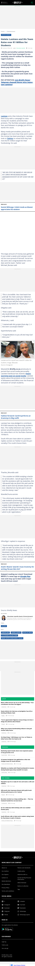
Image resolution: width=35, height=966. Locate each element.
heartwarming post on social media (16, 374)
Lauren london (16, 632)
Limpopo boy (5, 632)
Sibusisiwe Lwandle (20, 48)
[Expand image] (33, 341)
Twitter (10, 138)
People (3, 724)
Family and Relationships (7, 763)
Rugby (3, 715)
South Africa (4, 755)
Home (3, 31)
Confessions (4, 803)
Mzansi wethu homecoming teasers (12, 638)
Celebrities (4, 707)
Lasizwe (4, 116)
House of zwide (27, 632)
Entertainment (11, 31)
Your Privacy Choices (19, 965)
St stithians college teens (9, 635)
